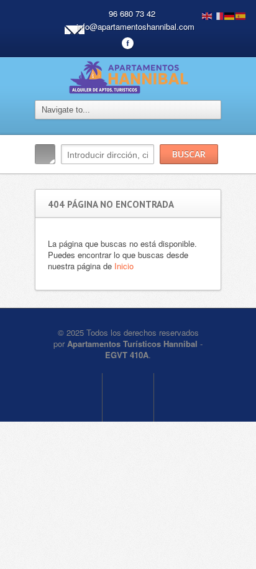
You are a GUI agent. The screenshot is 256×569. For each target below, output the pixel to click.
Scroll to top (128, 397)
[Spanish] (241, 15)
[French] (218, 15)
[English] (207, 15)
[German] (229, 15)
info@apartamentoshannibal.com (135, 26)
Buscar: (45, 154)
